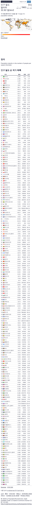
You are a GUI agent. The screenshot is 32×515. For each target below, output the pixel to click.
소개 (2, 494)
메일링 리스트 (23, 1)
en (12, 490)
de (10, 490)
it (16, 490)
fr (15, 490)
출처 (6, 494)
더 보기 (29, 1)
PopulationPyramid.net (6, 1)
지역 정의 (10, 487)
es (14, 490)
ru (23, 490)
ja (18, 490)
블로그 (18, 494)
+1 (28, 7)
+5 (31, 7)
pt (21, 490)
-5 (17, 7)
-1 (20, 7)
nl (19, 490)
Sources (3, 487)
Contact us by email (12, 495)
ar (8, 490)
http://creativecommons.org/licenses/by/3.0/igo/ (16, 504)
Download (4, 38)
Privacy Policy (25, 495)
